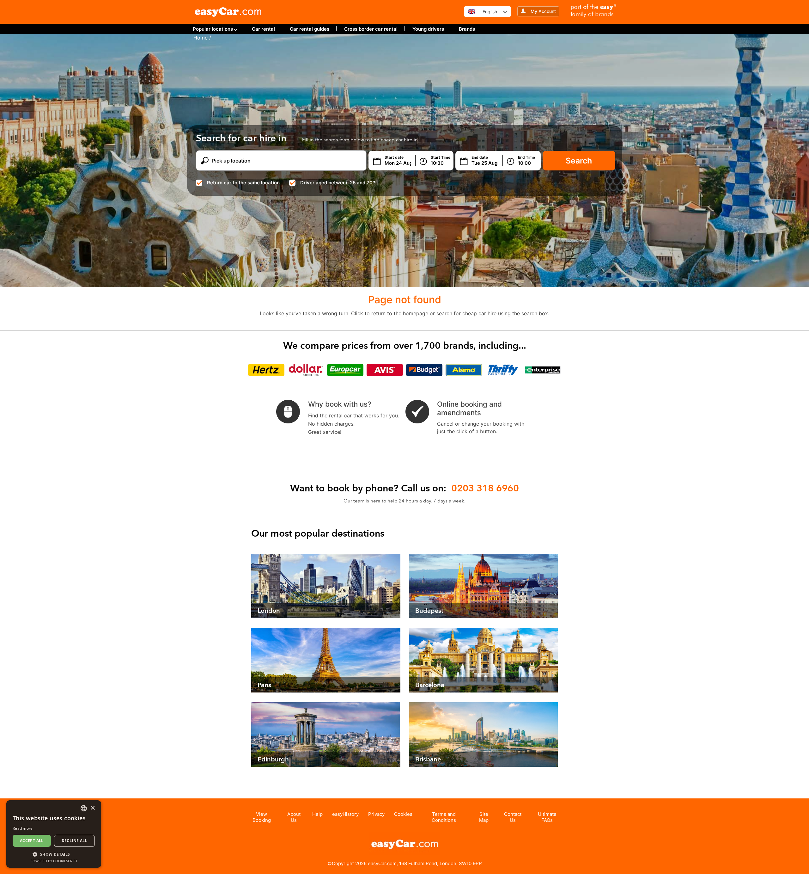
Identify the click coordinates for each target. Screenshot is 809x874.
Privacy (376, 814)
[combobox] (84, 808)
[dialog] (53, 834)
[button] (54, 854)
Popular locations (213, 29)
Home (200, 37)
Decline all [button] (74, 840)
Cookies (403, 814)
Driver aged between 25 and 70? (337, 183)
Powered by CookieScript (53, 861)
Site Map (484, 817)
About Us (294, 817)
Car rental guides (309, 29)
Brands (467, 29)
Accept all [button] (32, 840)
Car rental (263, 29)
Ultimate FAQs (547, 817)
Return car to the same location (243, 183)
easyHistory (345, 814)
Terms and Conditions (444, 817)
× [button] (92, 808)
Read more (23, 828)
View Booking (261, 817)
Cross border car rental (371, 29)
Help (317, 814)
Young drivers (428, 29)
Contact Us (512, 817)
